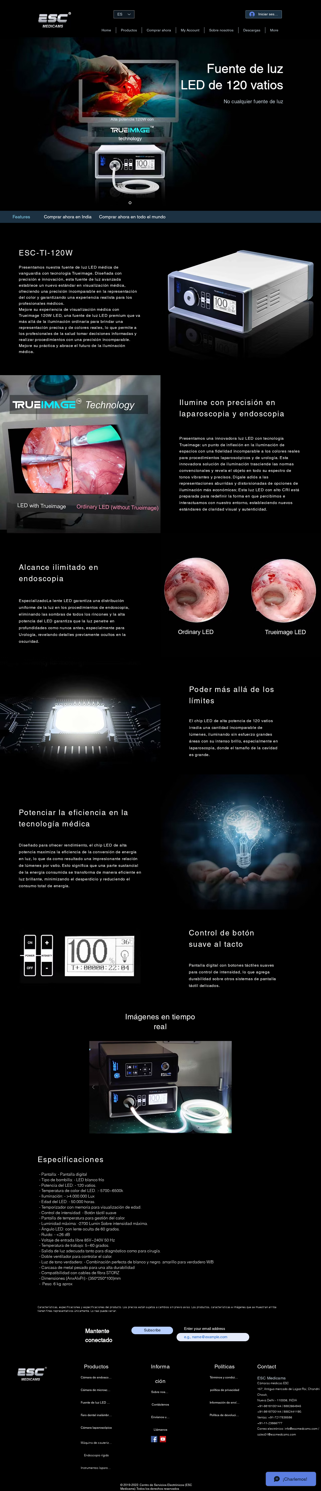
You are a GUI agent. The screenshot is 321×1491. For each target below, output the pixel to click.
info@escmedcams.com (301, 1428)
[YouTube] (163, 1439)
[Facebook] (154, 1439)
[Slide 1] (130, 203)
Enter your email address (204, 1328)
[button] (129, 30)
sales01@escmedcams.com (276, 1434)
